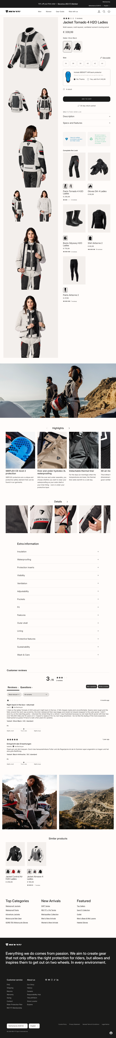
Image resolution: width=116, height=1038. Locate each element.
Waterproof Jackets (13, 906)
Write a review (103, 686)
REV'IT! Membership (14, 1008)
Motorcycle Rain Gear (14, 918)
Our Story (30, 984)
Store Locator (32, 1001)
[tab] (26, 687)
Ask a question (91, 686)
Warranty (10, 994)
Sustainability (23, 647)
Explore (30, 1004)
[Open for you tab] (111, 1033)
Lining (20, 631)
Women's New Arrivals (49, 922)
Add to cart (87, 99)
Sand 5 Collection (83, 910)
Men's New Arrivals (48, 918)
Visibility (21, 575)
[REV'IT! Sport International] (13, 11)
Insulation (22, 551)
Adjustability (23, 591)
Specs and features (72, 123)
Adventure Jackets (13, 914)
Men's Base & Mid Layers (86, 918)
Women (48, 11)
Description (68, 116)
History (29, 988)
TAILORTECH (32, 998)
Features (21, 615)
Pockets (21, 599)
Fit (18, 607)
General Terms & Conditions (91, 1024)
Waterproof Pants (12, 910)
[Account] (98, 11)
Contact (10, 1001)
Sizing (9, 998)
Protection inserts (25, 567)
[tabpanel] (58, 730)
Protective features (26, 639)
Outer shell (22, 623)
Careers (30, 991)
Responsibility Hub (34, 994)
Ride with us (73, 11)
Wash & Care (23, 654)
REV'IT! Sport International (20, 1031)
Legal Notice (105, 1024)
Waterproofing (24, 559)
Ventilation (22, 583)
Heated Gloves (82, 922)
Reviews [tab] (13, 687)
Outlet (79, 914)
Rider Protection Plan (14, 1004)
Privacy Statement (74, 1024)
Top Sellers (81, 906)
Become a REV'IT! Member (68, 4)
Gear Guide (60, 11)
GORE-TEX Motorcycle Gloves (17, 922)
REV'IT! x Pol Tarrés (48, 910)
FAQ (8, 984)
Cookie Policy (62, 1024)
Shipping (10, 988)
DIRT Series (45, 906)
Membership (106, 2)
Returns (9, 991)
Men (39, 11)
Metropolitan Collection (49, 914)
